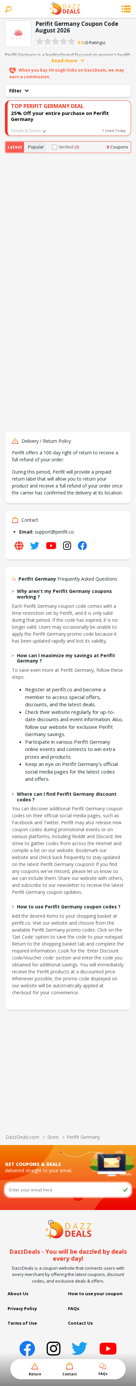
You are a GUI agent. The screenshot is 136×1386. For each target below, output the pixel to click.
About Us (18, 1294)
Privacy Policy (22, 1308)
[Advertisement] (68, 224)
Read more (64, 60)
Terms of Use (22, 1323)
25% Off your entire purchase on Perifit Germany (60, 116)
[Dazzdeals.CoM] (68, 1229)
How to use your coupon (95, 1294)
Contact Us (80, 1323)
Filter (15, 90)
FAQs (73, 1308)
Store (53, 1137)
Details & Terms (26, 131)
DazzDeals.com (22, 1137)
